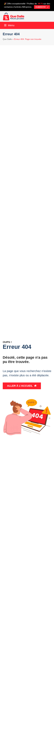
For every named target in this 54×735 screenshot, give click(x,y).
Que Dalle (7, 39)
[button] (9, 25)
